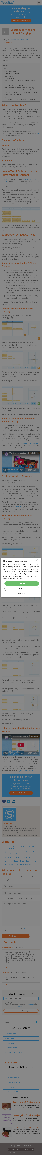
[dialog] (21, 577)
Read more (19, 579)
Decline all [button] (21, 589)
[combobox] (37, 560)
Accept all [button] (22, 583)
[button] (21, 593)
